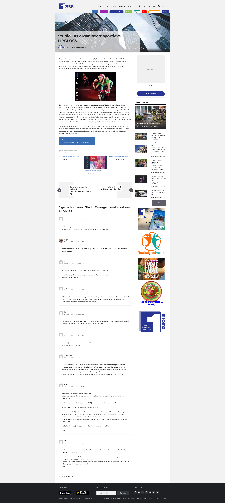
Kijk (107, 6)
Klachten (163, 498)
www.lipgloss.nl (77, 133)
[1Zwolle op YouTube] (149, 6)
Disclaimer (107, 498)
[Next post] (131, 190)
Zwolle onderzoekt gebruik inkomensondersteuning (80, 190)
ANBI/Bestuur (148, 498)
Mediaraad (156, 498)
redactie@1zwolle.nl (83, 142)
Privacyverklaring (116, 498)
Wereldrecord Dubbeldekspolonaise (110, 188)
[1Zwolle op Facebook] (139, 6)
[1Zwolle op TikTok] (158, 6)
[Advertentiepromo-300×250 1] (152, 332)
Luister (113, 6)
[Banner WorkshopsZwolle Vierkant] (151, 256)
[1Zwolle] (66, 6)
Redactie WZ (66, 47)
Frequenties (131, 498)
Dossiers (122, 6)
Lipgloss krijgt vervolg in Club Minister (118, 156)
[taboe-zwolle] (151, 279)
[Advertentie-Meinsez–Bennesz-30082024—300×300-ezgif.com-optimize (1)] (151, 306)
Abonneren (122, 493)
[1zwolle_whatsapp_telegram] (151, 229)
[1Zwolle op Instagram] (154, 6)
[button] (163, 6)
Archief (125, 498)
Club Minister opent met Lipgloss (92, 170)
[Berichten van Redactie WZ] (60, 47)
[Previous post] (59, 190)
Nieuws (99, 6)
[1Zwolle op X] (144, 6)
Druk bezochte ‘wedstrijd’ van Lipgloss (69, 156)
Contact (130, 6)
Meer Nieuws (159, 203)
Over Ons (139, 498)
